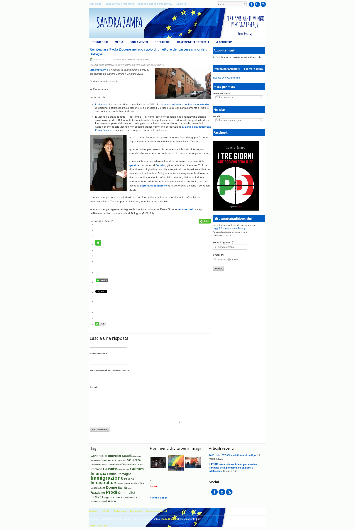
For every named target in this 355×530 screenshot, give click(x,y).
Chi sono (96, 3)
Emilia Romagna (119, 474)
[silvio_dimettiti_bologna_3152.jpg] (158, 469)
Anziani (103, 501)
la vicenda (101, 104)
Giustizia (145, 65)
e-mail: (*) (218, 255)
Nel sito (217, 116)
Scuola (127, 456)
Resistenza (95, 460)
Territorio (100, 42)
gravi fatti (135, 165)
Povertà (129, 478)
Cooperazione (98, 488)
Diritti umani (124, 65)
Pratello (160, 165)
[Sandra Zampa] (177, 36)
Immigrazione (107, 478)
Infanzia (98, 473)
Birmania (137, 456)
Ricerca (120, 483)
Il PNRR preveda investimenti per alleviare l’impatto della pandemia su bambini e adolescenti (233, 467)
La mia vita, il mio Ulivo (120, 3)
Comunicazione (110, 460)
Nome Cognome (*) (223, 242)
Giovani (136, 65)
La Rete (181, 3)
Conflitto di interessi (106, 456)
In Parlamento (143, 60)
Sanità (122, 487)
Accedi (154, 486)
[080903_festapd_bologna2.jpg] (193, 469)
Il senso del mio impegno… (155, 3)
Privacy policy (159, 497)
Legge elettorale (112, 497)
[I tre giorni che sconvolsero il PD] (236, 209)
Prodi (111, 492)
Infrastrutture (104, 482)
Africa (123, 460)
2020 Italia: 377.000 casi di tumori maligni (232, 455)
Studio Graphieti (169, 519)
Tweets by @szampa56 (226, 77)
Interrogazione (99, 69)
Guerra (140, 465)
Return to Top (98, 525)
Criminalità (111, 65)
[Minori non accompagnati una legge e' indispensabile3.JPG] (176, 469)
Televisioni (96, 465)
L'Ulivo (96, 497)
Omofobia (122, 470)
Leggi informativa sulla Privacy (229, 228)
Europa (111, 501)
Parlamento (139, 42)
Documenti (162, 42)
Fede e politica (130, 497)
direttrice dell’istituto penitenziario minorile (184, 104)
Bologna (99, 65)
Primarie (96, 469)
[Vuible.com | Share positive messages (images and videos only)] (98, 244)
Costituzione (128, 464)
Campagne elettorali (193, 42)
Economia (95, 501)
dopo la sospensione (154, 185)
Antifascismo (138, 483)
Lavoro (127, 483)
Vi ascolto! (224, 42)
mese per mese (221, 93)
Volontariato (115, 465)
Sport (129, 488)
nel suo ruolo (186, 209)
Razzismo (98, 492)
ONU (127, 470)
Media (119, 42)
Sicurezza (134, 460)
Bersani (105, 465)
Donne (111, 487)
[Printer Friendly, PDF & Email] (205, 222)
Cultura (137, 469)
